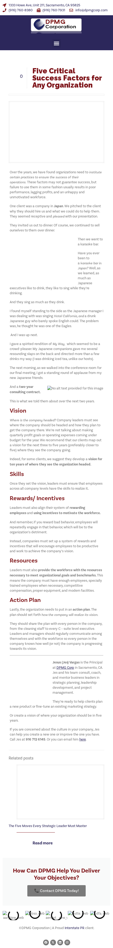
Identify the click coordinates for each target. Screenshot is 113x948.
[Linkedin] (60, 942)
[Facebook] (46, 942)
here (82, 739)
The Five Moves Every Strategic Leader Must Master (48, 826)
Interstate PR (74, 928)
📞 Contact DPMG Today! (56, 890)
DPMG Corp (65, 668)
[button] (56, 43)
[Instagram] (67, 942)
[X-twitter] (53, 942)
